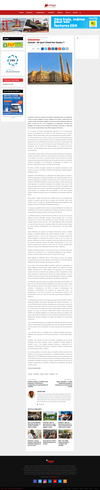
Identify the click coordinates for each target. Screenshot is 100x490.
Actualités (29, 12)
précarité (52, 374)
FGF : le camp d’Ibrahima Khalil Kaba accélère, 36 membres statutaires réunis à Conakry (34, 425)
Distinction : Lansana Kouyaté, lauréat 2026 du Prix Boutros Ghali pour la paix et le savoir (34, 443)
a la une (30, 374)
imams (46, 374)
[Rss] (65, 481)
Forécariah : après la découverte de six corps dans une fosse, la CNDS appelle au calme (49, 425)
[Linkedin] (50, 481)
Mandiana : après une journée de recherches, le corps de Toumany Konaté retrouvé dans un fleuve (65, 425)
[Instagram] (45, 481)
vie (56, 374)
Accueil (21, 12)
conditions (36, 374)
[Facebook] (35, 481)
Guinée (41, 374)
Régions (59, 12)
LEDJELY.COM (32, 45)
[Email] (60, 481)
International (40, 12)
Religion (34, 39)
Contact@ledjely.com (54, 476)
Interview (51, 12)
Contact (75, 12)
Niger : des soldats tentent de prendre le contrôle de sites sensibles (63, 443)
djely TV (68, 12)
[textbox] (50, 242)
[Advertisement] (50, 101)
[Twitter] (40, 481)
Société (38, 39)
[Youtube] (55, 481)
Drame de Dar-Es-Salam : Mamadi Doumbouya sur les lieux (49, 442)
